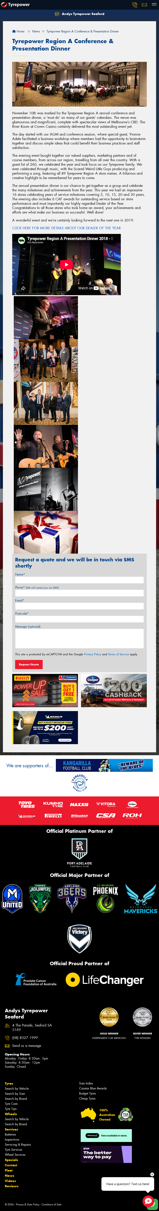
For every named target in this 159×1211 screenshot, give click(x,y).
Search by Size (15, 1094)
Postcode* (22, 614)
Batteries (10, 1134)
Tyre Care (11, 1104)
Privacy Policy (92, 654)
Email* (19, 600)
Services (11, 1129)
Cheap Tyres (87, 1098)
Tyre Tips (10, 1109)
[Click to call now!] (135, 5)
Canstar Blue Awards (93, 1088)
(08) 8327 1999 (25, 1038)
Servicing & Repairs (18, 1145)
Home (20, 31)
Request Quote (29, 664)
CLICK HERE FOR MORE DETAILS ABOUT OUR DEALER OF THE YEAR (66, 228)
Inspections (12, 1140)
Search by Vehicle (17, 1089)
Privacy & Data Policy (27, 1204)
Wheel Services (15, 1155)
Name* (20, 574)
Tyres (9, 1083)
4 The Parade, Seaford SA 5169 (32, 1027)
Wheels (11, 1114)
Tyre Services (13, 1150)
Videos (10, 1181)
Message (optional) (28, 627)
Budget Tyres (87, 1093)
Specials (11, 1160)
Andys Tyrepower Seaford (82, 14)
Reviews (11, 1186)
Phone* (37, 587)
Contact (11, 1165)
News (9, 1175)
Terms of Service (118, 654)
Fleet (9, 1170)
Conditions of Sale (51, 1204)
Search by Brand (16, 1099)
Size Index (86, 1083)
